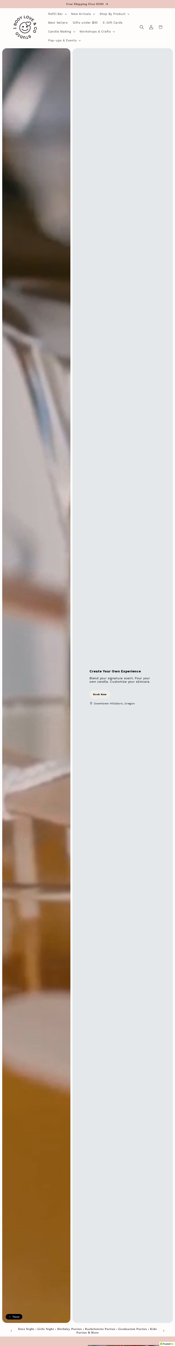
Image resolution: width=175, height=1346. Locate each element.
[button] (57, 14)
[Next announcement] (163, 1331)
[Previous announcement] (11, 1331)
